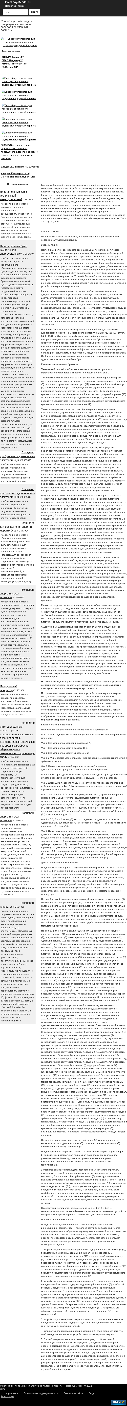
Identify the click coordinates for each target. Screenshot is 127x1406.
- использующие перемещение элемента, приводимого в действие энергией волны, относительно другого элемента (19, 152)
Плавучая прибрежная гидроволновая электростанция (17, 456)
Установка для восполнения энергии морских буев (17, 527)
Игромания (12, 1393)
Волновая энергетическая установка (17, 593)
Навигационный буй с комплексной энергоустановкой (13, 195)
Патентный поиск (14, 5)
